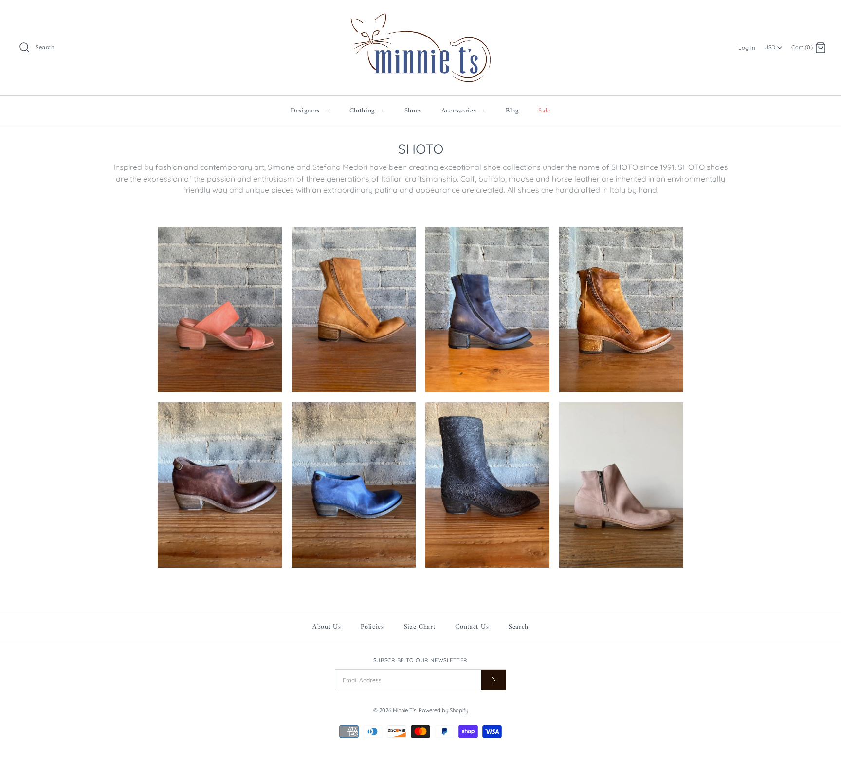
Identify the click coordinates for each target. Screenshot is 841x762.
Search (519, 627)
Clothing (366, 111)
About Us (326, 627)
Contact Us (472, 627)
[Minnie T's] (420, 15)
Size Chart (420, 627)
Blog (512, 111)
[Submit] (493, 680)
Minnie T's (404, 710)
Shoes (413, 111)
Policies (372, 627)
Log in (746, 47)
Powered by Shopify (443, 710)
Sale (544, 111)
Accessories (463, 111)
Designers (310, 111)
